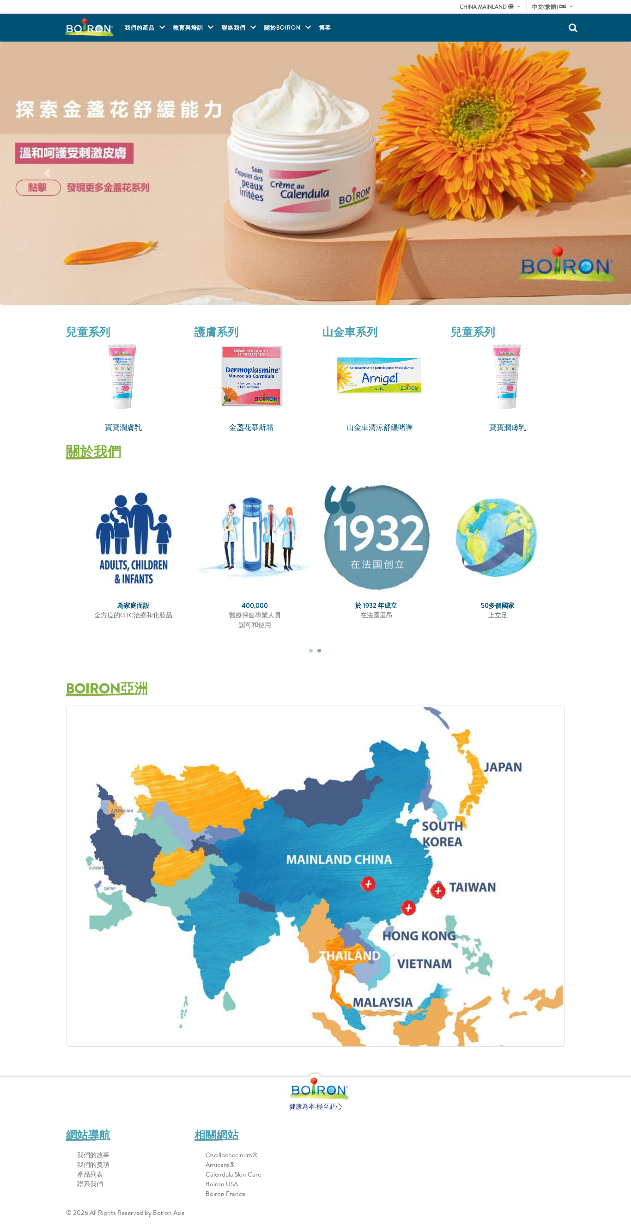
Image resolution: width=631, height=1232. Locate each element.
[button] (47, 173)
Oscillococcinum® (232, 1155)
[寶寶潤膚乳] (379, 376)
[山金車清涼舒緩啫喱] (251, 376)
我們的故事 (93, 1155)
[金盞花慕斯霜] (123, 376)
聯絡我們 (234, 27)
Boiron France (225, 1193)
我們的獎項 (93, 1164)
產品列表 (90, 1174)
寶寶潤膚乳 (379, 427)
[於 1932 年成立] (401, 538)
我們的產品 (140, 27)
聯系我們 (90, 1184)
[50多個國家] (522, 538)
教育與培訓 (188, 27)
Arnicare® (220, 1164)
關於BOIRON (282, 27)
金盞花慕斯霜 (123, 427)
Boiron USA (222, 1184)
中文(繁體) (545, 7)
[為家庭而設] (158, 538)
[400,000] (279, 538)
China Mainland (484, 7)
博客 (325, 27)
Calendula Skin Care (233, 1174)
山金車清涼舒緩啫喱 (251, 427)
